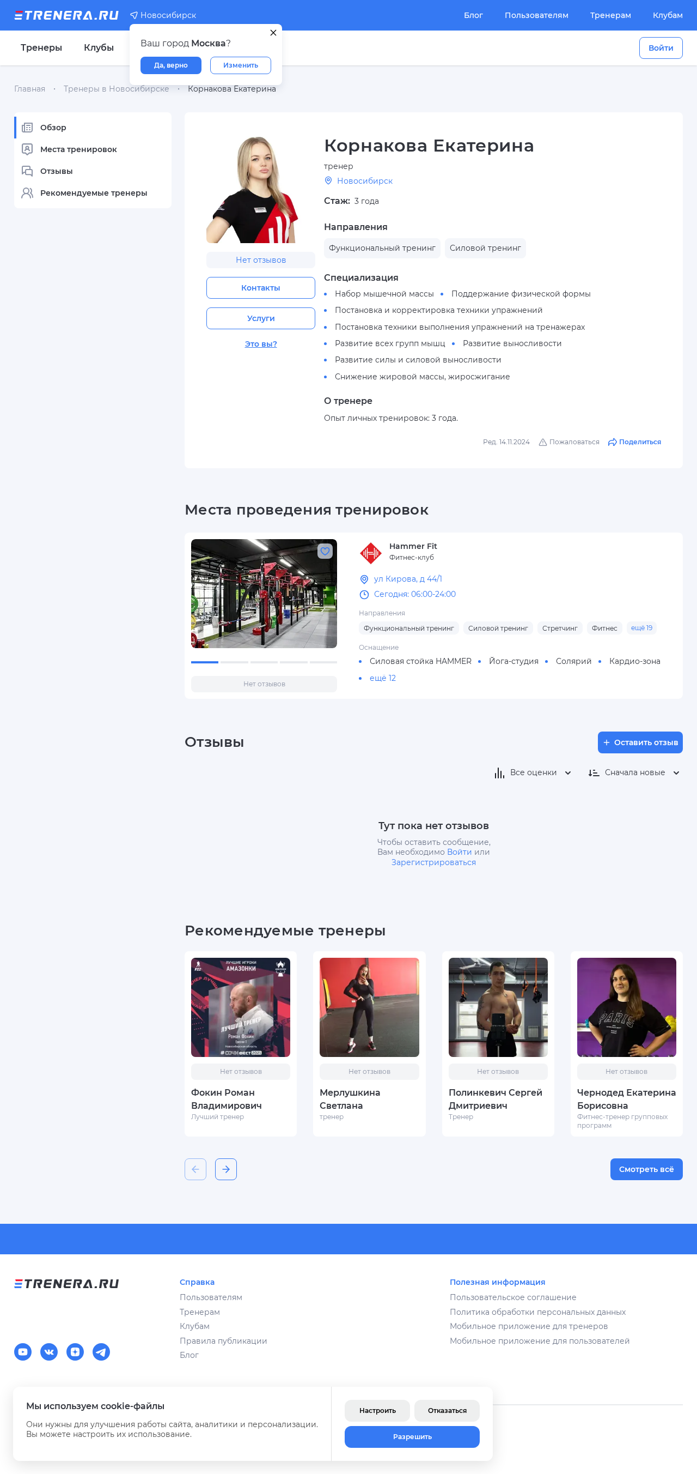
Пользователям (536, 15)
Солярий (574, 661)
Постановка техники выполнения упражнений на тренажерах (460, 327)
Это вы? (261, 344)
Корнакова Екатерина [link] (232, 89)
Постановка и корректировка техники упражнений (439, 310)
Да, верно (171, 65)
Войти (661, 48)
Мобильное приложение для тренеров (529, 1326)
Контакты (260, 288)
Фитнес (604, 628)
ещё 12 (383, 678)
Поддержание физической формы (521, 294)
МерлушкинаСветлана (350, 1099)
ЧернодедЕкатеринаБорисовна (626, 1099)
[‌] (264, 593)
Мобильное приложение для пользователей (540, 1341)
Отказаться (447, 1410)
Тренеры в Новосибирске (116, 89)
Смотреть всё (646, 1169)
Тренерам (610, 15)
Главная (29, 89)
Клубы (99, 48)
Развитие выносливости (512, 343)
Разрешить (412, 1437)
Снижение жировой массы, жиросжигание (422, 377)
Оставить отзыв (646, 742)
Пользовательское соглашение (513, 1297)
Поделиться (640, 442)
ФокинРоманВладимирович (226, 1099)
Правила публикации (223, 1341)
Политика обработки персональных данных (538, 1312)
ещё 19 (641, 628)
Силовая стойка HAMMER (421, 661)
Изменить (240, 65)
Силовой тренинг (498, 628)
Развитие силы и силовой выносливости (418, 360)
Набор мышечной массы (384, 294)
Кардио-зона (635, 661)
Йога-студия (514, 661)
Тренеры (41, 48)
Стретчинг (560, 628)
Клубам (668, 15)
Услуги (261, 318)
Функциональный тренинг (409, 628)
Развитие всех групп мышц (390, 343)
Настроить (377, 1410)
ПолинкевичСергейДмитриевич (495, 1099)
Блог (473, 15)
